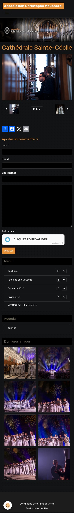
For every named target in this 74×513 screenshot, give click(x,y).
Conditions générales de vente (37, 503)
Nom (4, 145)
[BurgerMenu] (7, 12)
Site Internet (9, 173)
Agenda (12, 328)
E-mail (5, 159)
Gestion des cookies (37, 508)
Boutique (13, 271)
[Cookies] (7, 505)
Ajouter (8, 250)
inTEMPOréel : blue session (22, 305)
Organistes (14, 297)
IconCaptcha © (57, 243)
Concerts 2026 (16, 288)
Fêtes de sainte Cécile (20, 279)
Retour (37, 109)
